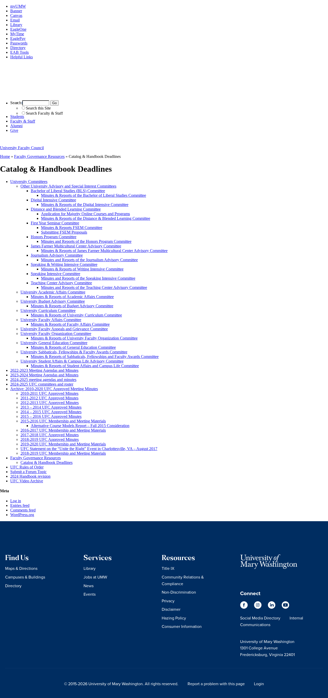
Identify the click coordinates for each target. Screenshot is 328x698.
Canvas (16, 15)
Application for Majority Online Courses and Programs (85, 214)
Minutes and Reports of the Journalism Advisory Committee (89, 260)
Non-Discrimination (179, 592)
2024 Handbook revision (30, 476)
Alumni (16, 126)
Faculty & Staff (22, 121)
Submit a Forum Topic (28, 472)
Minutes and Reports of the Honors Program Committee (86, 241)
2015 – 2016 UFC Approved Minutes (50, 416)
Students (17, 116)
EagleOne (18, 29)
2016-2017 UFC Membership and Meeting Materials (63, 430)
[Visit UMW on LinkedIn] (272, 607)
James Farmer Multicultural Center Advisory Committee (76, 246)
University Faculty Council (22, 148)
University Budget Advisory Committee (52, 301)
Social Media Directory (260, 618)
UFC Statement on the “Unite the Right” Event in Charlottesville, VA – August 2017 (88, 448)
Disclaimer (171, 609)
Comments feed (23, 510)
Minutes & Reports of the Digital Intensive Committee (84, 204)
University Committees (28, 181)
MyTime (17, 34)
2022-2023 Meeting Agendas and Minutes (44, 370)
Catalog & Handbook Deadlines (46, 462)
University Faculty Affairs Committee (50, 320)
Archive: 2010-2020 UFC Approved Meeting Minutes (54, 389)
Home (5, 156)
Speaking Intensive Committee (55, 273)
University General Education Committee (53, 343)
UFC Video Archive (26, 481)
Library (16, 25)
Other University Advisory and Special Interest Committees (68, 186)
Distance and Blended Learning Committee (66, 209)
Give (14, 130)
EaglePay (18, 38)
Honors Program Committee (53, 237)
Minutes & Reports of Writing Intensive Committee (82, 269)
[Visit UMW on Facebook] (244, 607)
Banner (16, 11)
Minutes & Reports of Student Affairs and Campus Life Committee (85, 366)
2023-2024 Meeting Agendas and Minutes (44, 375)
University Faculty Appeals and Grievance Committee (64, 329)
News (89, 585)
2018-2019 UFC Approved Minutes (49, 439)
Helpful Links (21, 57)
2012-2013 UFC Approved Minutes (49, 402)
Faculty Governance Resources (39, 156)
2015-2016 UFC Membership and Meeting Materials (63, 421)
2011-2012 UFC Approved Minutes (49, 398)
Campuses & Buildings (25, 577)
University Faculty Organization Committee (55, 333)
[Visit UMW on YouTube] (285, 607)
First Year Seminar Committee (55, 223)
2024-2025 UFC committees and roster (41, 384)
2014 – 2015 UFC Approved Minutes (50, 412)
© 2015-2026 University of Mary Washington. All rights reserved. (121, 683)
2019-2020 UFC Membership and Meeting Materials (63, 444)
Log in (15, 501)
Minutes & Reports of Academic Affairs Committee (72, 297)
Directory (18, 48)
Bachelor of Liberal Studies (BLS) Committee (68, 191)
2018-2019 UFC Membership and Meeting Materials (63, 453)
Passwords (18, 43)
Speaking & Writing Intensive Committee (64, 264)
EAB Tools (19, 52)
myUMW (18, 6)
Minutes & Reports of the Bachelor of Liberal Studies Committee (93, 195)
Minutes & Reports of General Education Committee (73, 347)
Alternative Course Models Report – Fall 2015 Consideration (80, 425)
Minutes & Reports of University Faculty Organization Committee (84, 338)
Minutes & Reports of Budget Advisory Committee (72, 306)
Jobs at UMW (95, 577)
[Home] (164, 94)
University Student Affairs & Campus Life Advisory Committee (72, 361)
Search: (16, 103)
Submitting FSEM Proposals (64, 232)
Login (259, 683)
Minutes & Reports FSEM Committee (71, 227)
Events (90, 594)
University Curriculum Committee (48, 310)
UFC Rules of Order (27, 467)
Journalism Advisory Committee (57, 255)
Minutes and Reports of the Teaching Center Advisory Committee (94, 287)
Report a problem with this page (216, 683)
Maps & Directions (21, 568)
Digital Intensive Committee (53, 200)
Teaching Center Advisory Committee (61, 283)
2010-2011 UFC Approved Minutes (49, 393)
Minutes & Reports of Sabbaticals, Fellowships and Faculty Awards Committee (95, 356)
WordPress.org (22, 514)
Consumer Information (182, 626)
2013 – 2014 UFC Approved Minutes (50, 407)
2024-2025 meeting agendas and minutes (43, 379)
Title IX (168, 568)
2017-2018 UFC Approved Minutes (49, 435)
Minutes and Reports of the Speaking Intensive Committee (88, 278)
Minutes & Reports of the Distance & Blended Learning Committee (95, 218)
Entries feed (19, 505)
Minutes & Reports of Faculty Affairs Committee (70, 324)
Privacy (168, 601)
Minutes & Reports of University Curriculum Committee (76, 315)
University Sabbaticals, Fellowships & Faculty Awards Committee (73, 352)
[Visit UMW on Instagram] (258, 607)
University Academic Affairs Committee (52, 292)
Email (15, 20)
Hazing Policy (174, 618)
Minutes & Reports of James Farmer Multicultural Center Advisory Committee (104, 250)
